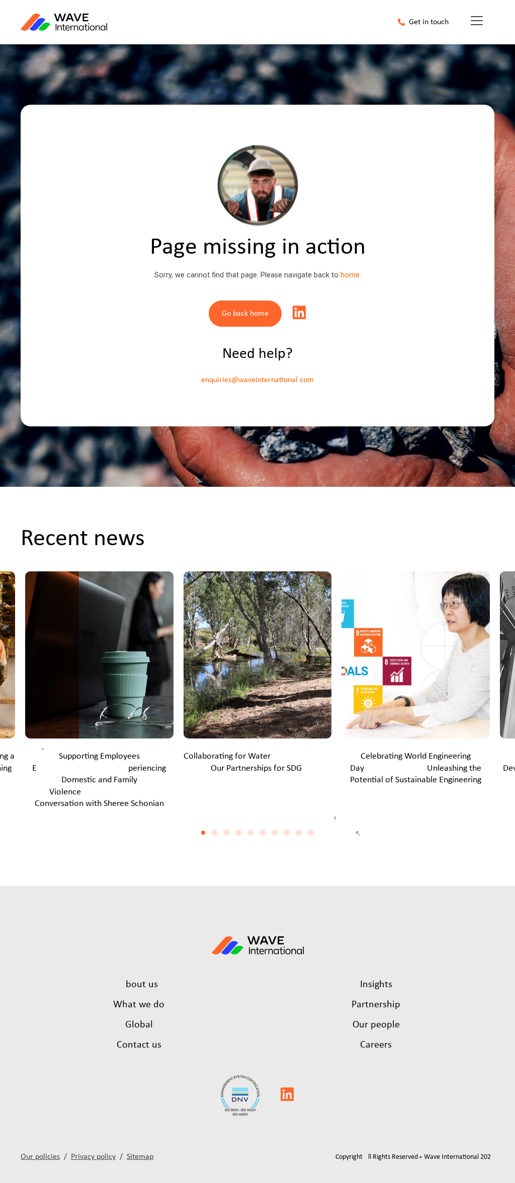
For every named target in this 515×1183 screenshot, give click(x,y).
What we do (138, 1005)
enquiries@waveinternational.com (257, 380)
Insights (376, 985)
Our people (376, 1025)
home (350, 275)
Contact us (139, 1045)
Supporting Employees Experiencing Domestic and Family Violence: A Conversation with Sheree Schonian (99, 780)
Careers (376, 1045)
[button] (203, 833)
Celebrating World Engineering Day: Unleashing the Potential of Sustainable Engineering (415, 768)
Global (139, 1025)
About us (139, 985)
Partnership (376, 1005)
